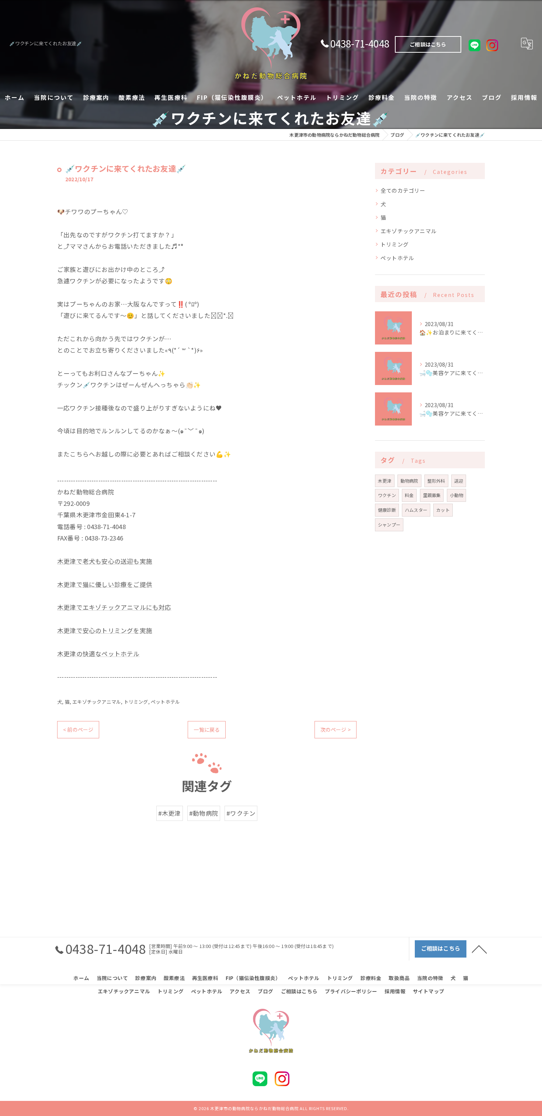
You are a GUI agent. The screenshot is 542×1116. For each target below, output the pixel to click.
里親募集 (432, 495)
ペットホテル (165, 701)
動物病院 (409, 480)
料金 (409, 495)
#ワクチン (241, 813)
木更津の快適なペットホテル (98, 653)
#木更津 (169, 813)
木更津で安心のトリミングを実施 (104, 630)
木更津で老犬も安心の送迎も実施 (104, 561)
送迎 (458, 480)
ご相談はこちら (428, 44)
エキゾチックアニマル (96, 701)
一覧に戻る (207, 729)
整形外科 (436, 480)
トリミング (136, 701)
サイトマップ (428, 991)
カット (443, 510)
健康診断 (387, 510)
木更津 (385, 480)
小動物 (456, 495)
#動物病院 (203, 813)
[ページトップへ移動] (479, 948)
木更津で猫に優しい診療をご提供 (104, 584)
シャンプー (389, 524)
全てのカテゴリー (403, 190)
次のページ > (335, 729)
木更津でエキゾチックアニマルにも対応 (114, 607)
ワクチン (387, 495)
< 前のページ (78, 729)
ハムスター (416, 510)
